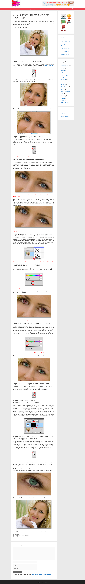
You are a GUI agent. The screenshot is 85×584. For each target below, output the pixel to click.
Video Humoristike (65, 102)
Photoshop (40, 9)
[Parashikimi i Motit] (69, 18)
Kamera (62, 77)
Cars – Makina (64, 67)
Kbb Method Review (65, 115)
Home (13, 9)
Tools (62, 93)
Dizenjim (63, 70)
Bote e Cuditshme (65, 65)
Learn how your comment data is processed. (42, 574)
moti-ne (62, 82)
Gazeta (18, 9)
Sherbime (63, 38)
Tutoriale (47, 9)
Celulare (63, 68)
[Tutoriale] (63, 24)
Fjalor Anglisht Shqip (31, 9)
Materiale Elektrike (65, 116)
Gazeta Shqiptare (65, 51)
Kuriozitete (63, 81)
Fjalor (62, 72)
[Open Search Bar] (72, 9)
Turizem (62, 96)
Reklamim (62, 9)
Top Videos (63, 95)
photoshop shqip (22, 535)
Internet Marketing (65, 75)
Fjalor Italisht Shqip (65, 48)
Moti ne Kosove (54, 9)
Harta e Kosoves (17, 536)
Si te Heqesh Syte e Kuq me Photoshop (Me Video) (24, 537)
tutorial (27, 535)
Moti (23, 9)
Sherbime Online (64, 86)
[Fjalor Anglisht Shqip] (63, 30)
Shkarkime (63, 88)
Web (63, 100)
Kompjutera (63, 79)
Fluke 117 (63, 113)
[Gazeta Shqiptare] (63, 18)
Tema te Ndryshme (65, 91)
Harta (62, 74)
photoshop (16, 535)
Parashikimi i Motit (65, 54)
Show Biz (63, 89)
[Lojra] (69, 24)
